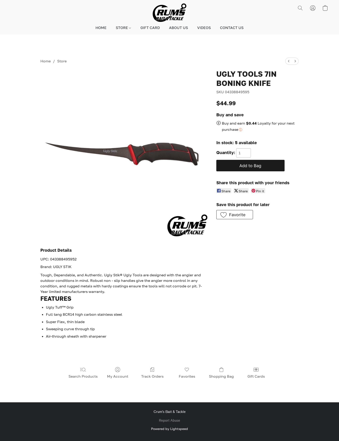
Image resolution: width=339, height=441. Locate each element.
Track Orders (152, 376)
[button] (169, 12)
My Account (117, 376)
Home (45, 61)
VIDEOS (204, 27)
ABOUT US (178, 27)
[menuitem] (288, 61)
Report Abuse (169, 421)
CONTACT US (232, 27)
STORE (122, 27)
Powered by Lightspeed (169, 429)
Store (62, 61)
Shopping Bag (221, 376)
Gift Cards (256, 376)
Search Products (83, 376)
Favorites (187, 376)
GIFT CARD (150, 27)
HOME (101, 27)
